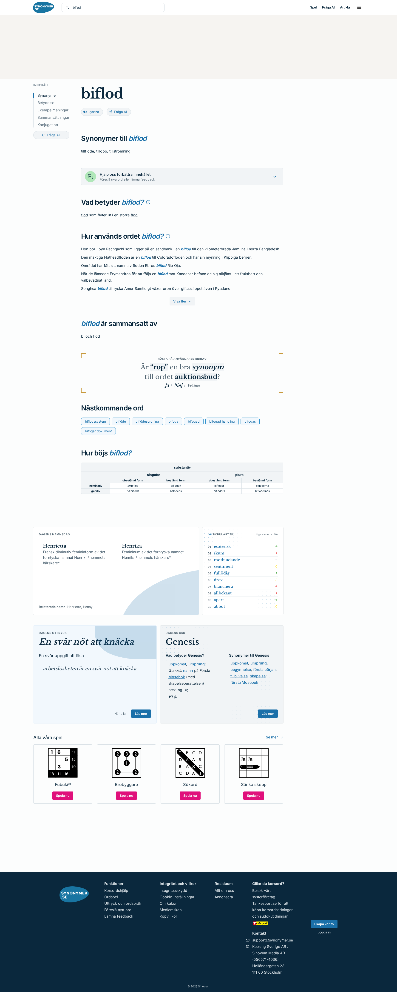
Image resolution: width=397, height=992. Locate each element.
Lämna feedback (118, 916)
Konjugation (47, 124)
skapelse (258, 676)
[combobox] (117, 7)
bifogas (250, 421)
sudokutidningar (273, 916)
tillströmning (119, 151)
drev (218, 579)
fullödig (222, 573)
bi (82, 336)
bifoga (173, 421)
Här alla (120, 713)
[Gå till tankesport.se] (272, 923)
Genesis (182, 642)
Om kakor (168, 903)
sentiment (223, 566)
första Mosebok (244, 682)
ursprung (196, 664)
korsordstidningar (277, 909)
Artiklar (345, 7)
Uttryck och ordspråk (122, 903)
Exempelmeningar (52, 110)
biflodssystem (95, 421)
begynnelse (240, 669)
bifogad (194, 421)
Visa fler (179, 301)
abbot (219, 606)
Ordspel (111, 897)
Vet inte (193, 385)
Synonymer (47, 95)
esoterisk (222, 546)
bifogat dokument (98, 431)
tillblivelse (239, 676)
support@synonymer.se (272, 940)
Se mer (272, 737)
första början (264, 669)
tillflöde (87, 151)
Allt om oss (224, 890)
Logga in (324, 932)
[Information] (148, 202)
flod (84, 215)
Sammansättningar (53, 117)
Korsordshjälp (116, 890)
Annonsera (224, 897)
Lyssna (94, 112)
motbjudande (227, 559)
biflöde (121, 421)
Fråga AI (328, 7)
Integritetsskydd (173, 890)
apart (219, 599)
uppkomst (177, 664)
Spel (313, 7)
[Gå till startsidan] (43, 7)
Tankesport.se (264, 903)
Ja (167, 385)
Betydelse (45, 102)
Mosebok (176, 677)
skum (219, 553)
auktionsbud (196, 377)
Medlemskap (171, 909)
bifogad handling (222, 421)
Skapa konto (324, 924)
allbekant (223, 593)
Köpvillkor (168, 916)
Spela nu (63, 795)
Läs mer (141, 713)
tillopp (101, 151)
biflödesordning (147, 421)
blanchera (223, 586)
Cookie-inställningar (177, 897)
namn (188, 670)
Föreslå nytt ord (117, 909)
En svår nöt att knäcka (86, 642)
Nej (178, 385)
